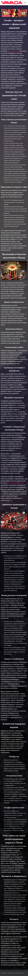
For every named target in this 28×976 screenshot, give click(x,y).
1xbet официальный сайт (15, 483)
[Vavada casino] (12, 2)
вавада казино (14, 51)
